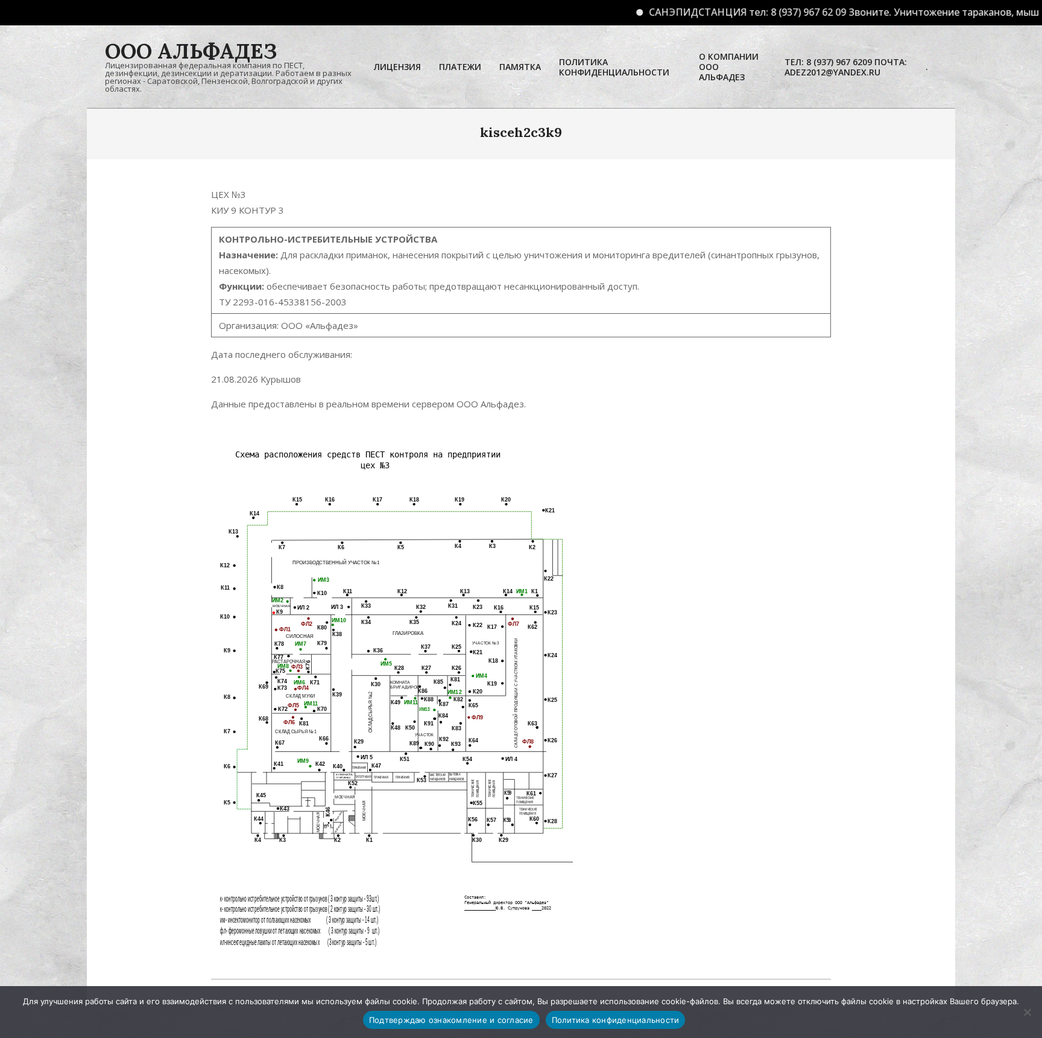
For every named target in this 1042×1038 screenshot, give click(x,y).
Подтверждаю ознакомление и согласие (451, 1020)
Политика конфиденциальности (616, 1020)
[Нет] (1027, 1012)
